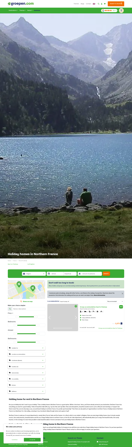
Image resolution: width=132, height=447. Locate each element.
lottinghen (31, 264)
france (15, 261)
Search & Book (115, 4)
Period (29, 10)
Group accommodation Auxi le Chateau (110, 328)
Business (37, 10)
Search (106, 274)
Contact (88, 4)
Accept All (32, 440)
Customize (15, 440)
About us (40, 444)
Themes (21, 10)
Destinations (13, 10)
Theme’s (76, 4)
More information (99, 295)
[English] (94, 4)
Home (9, 261)
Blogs (82, 4)
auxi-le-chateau (13, 264)
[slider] (17, 316)
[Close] (122, 293)
